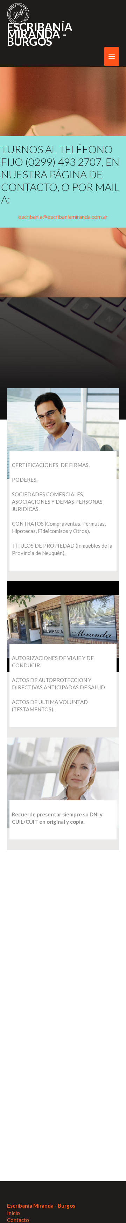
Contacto (18, 1220)
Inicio (13, 1213)
